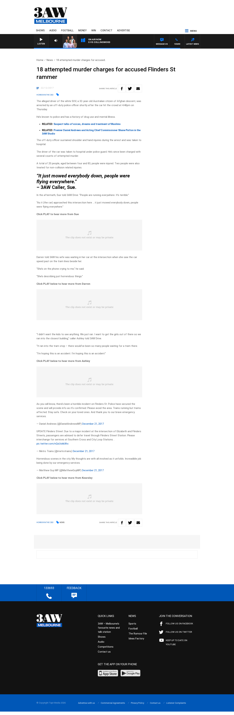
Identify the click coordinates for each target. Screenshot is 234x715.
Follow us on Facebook (179, 623)
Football (67, 30)
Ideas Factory (136, 638)
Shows (40, 30)
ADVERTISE (123, 30)
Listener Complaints (176, 703)
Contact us (104, 651)
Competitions (105, 646)
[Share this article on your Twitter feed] (130, 88)
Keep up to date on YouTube (176, 642)
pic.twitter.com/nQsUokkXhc (52, 443)
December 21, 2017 (93, 423)
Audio (53, 30)
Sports (132, 623)
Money (82, 30)
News (50, 60)
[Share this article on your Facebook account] (122, 88)
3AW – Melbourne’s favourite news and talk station (109, 627)
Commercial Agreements (113, 703)
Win (93, 30)
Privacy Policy (137, 703)
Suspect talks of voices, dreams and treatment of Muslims (87, 124)
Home (39, 60)
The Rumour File (137, 633)
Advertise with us (86, 703)
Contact (106, 30)
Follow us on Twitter (179, 632)
